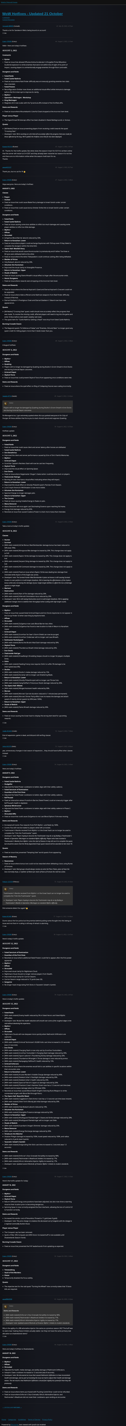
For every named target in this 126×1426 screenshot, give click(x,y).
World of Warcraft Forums (9, 2)
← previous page (7, 1407)
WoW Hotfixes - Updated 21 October (32, 14)
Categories (12, 1419)
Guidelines (22, 1419)
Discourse (14, 1425)
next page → (17, 1407)
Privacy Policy (47, 1419)
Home (4, 1419)
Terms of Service (34, 1419)
